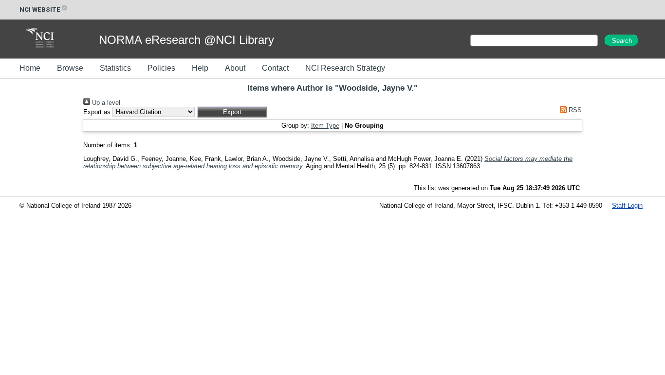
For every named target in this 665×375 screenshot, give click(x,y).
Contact (275, 68)
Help (200, 68)
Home (29, 68)
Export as (97, 112)
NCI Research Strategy (345, 68)
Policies (161, 68)
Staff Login (627, 205)
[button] (232, 112)
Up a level (105, 102)
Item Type (325, 125)
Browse (70, 68)
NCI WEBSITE (39, 9)
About (235, 68)
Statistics (115, 68)
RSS (574, 110)
